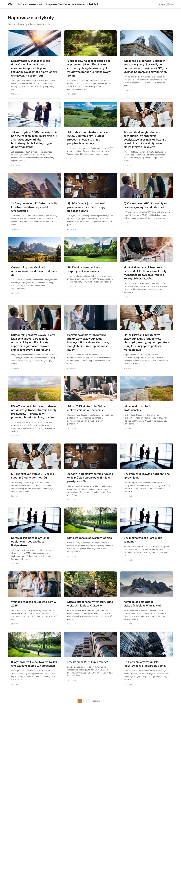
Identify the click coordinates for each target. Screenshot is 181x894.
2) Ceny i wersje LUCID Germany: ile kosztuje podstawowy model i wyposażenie (34, 207)
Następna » (96, 701)
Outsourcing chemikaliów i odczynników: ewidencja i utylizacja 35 (34, 271)
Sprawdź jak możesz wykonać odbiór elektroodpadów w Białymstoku (30, 541)
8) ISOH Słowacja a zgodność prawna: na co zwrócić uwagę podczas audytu (86, 207)
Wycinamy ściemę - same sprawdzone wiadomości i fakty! (53, 4)
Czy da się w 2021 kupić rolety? (87, 662)
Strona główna (165, 4)
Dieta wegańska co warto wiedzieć (89, 537)
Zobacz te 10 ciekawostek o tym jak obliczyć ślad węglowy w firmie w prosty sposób (90, 477)
